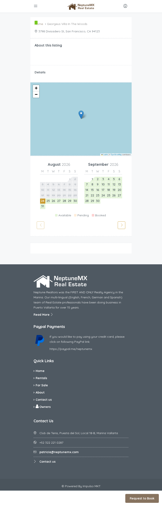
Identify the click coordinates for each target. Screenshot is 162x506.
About (40, 392)
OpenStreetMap (116, 154)
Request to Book (142, 498)
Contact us (44, 400)
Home (40, 371)
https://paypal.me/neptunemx (71, 349)
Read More (42, 315)
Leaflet (105, 154)
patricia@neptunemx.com (59, 452)
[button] (81, 114)
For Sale (42, 385)
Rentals (41, 378)
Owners (45, 407)
